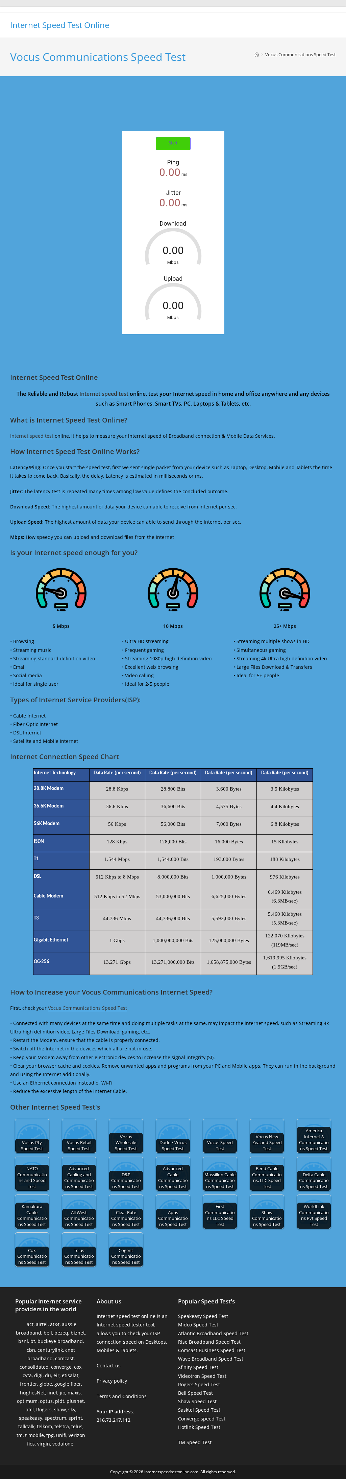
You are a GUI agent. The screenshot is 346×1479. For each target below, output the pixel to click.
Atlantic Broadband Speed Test (213, 1333)
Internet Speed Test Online (59, 24)
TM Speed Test (195, 1442)
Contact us (109, 1365)
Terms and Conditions (122, 1396)
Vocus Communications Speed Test (300, 54)
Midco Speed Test (198, 1324)
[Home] (256, 54)
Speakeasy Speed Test (203, 1316)
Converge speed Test (201, 1418)
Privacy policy (112, 1381)
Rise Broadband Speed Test (209, 1342)
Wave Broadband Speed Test (210, 1359)
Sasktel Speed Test (199, 1410)
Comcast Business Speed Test (211, 1350)
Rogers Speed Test (199, 1384)
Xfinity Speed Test (198, 1367)
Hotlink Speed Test (199, 1427)
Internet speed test (103, 393)
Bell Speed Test (195, 1393)
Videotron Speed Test (202, 1376)
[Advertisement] (173, 111)
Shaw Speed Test (197, 1401)
